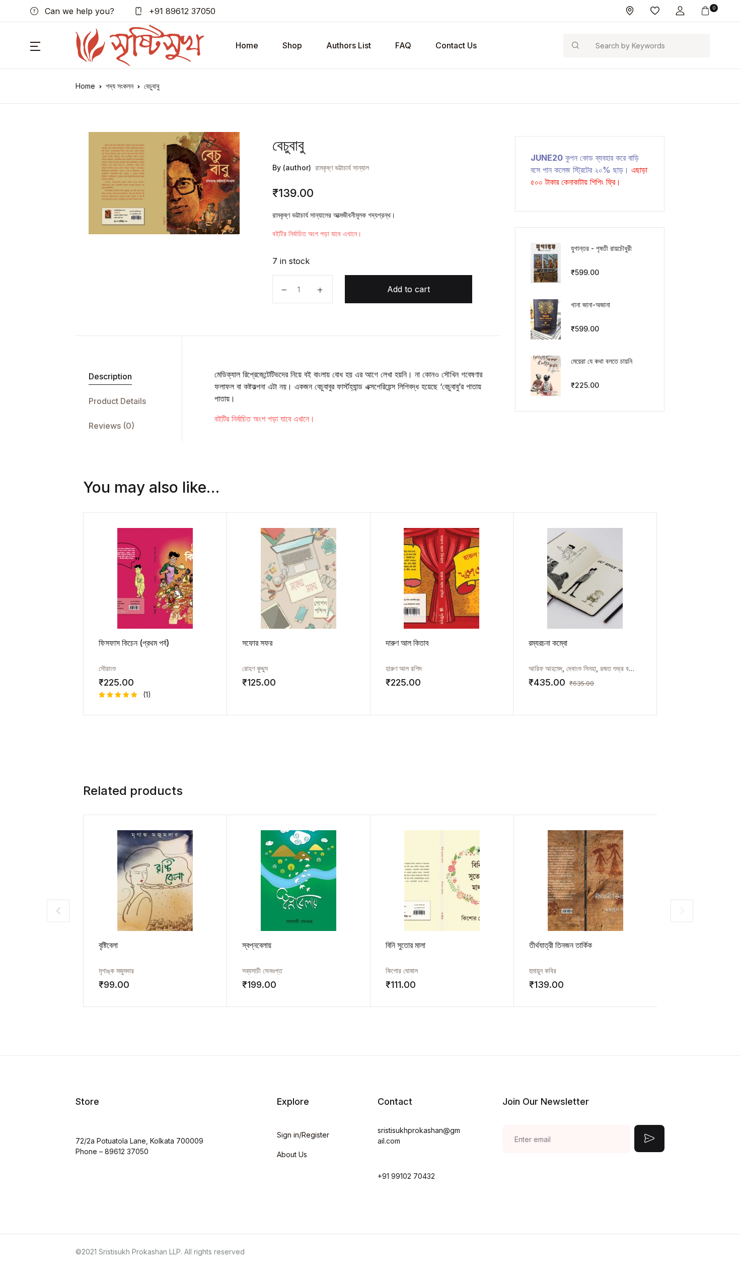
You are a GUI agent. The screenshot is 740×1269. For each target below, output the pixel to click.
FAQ (403, 45)
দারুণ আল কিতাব (407, 643)
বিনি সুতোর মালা (405, 945)
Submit (649, 1138)
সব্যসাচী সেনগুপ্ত (262, 970)
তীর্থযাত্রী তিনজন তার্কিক (560, 945)
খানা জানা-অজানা (590, 304)
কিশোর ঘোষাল (402, 970)
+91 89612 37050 (180, 11)
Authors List (348, 45)
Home (247, 45)
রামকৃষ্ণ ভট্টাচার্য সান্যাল (342, 167)
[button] (680, 11)
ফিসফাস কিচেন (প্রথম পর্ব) (134, 643)
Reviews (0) (111, 426)
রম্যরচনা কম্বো (548, 643)
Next (682, 910)
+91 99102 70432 (406, 1176)
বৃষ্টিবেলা (108, 945)
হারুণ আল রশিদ (404, 668)
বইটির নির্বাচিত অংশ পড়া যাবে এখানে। (316, 233)
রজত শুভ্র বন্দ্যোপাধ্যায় (627, 668)
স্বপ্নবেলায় (256, 945)
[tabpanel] (164, 183)
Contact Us (456, 45)
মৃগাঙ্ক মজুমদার (116, 970)
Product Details (117, 401)
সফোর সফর (257, 643)
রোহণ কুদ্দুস (255, 668)
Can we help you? (78, 11)
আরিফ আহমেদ (545, 668)
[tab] (125, 376)
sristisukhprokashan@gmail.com (419, 1135)
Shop (292, 45)
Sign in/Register (303, 1134)
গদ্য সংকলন (119, 86)
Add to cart (408, 289)
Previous (58, 910)
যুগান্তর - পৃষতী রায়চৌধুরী (601, 248)
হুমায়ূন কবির (542, 970)
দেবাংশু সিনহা (581, 668)
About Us (292, 1154)
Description (110, 376)
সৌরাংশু (107, 668)
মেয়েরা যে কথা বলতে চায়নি (601, 361)
